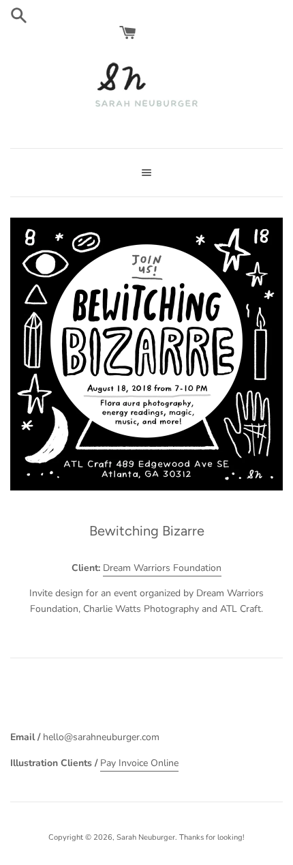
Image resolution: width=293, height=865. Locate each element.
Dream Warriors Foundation (162, 567)
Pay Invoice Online (139, 763)
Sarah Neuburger (146, 837)
